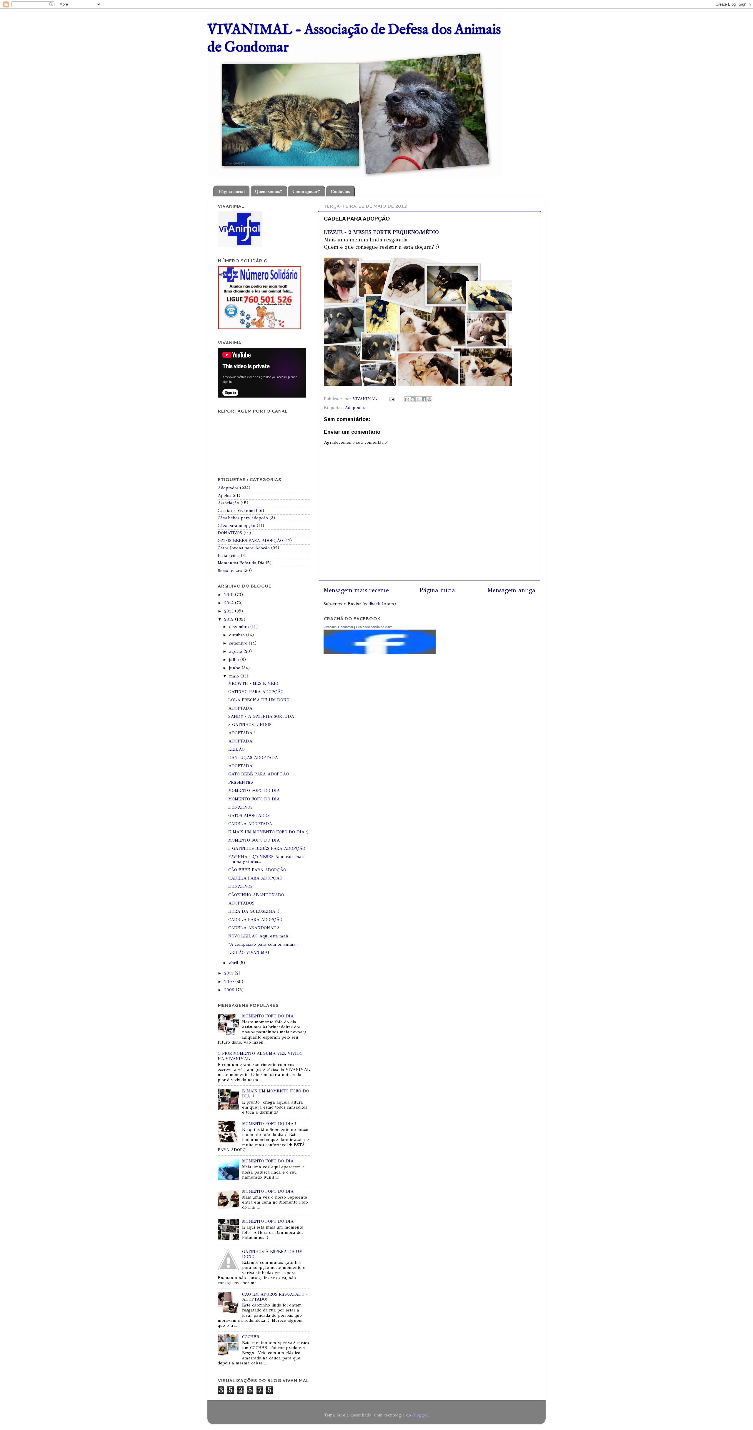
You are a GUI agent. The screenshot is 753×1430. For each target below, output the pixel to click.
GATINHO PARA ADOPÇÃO (256, 691)
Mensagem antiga (511, 590)
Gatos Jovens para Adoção (244, 547)
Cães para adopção (236, 525)
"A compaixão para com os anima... (263, 944)
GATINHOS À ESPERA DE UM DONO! (272, 1254)
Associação (228, 502)
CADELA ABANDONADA (254, 927)
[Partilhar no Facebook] (424, 399)
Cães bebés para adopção (243, 517)
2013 (229, 611)
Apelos (224, 495)
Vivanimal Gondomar (338, 627)
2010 (229, 981)
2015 (229, 594)
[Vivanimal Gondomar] (380, 652)
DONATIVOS (230, 532)
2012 (229, 619)
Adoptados (355, 407)
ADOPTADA (240, 708)
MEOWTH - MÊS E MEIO (253, 683)
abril (234, 962)
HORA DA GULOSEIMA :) (253, 911)
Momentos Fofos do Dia (241, 562)
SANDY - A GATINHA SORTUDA (261, 716)
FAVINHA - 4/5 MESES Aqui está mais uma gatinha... (266, 859)
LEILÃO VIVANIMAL (249, 952)
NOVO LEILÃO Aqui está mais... (259, 936)
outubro (237, 635)
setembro (239, 643)
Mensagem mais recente (356, 590)
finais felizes (230, 570)
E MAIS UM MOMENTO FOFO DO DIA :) (268, 832)
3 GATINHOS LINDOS (249, 724)
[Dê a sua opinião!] (413, 399)
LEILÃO (236, 749)
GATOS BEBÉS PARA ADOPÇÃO (250, 540)
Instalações (228, 555)
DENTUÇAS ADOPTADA (253, 757)
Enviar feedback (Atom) (372, 603)
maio (234, 676)
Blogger (420, 1415)
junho (235, 667)
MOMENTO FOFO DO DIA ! (269, 1123)
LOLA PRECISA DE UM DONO (258, 700)
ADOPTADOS (241, 903)
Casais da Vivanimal (237, 510)
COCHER (250, 1336)
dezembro (239, 626)
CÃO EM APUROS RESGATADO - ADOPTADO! (275, 1296)
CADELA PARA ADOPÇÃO (255, 878)
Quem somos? (268, 191)
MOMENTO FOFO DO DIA (254, 790)
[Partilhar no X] (418, 399)
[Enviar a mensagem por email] (407, 399)
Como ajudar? (306, 191)
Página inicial (232, 191)
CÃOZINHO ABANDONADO (256, 894)
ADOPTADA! (240, 741)
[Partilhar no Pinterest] (429, 399)
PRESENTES (240, 782)
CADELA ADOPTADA (250, 823)
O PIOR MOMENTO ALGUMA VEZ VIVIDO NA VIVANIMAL (260, 1056)
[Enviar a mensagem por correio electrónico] (391, 398)
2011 (229, 973)
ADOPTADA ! (241, 732)
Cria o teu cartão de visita (374, 627)
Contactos (340, 191)
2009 (230, 989)
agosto (236, 651)
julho (234, 659)
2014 (229, 602)
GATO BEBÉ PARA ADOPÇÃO (258, 774)
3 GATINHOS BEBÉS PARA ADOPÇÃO (266, 848)
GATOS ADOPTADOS (249, 815)
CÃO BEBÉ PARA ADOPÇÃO (257, 869)
